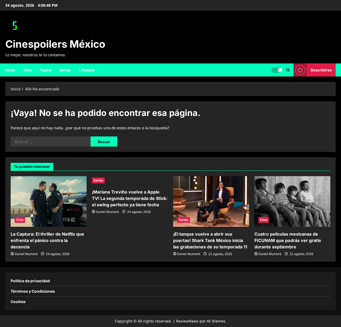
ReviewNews (187, 321)
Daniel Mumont (26, 254)
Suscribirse (321, 69)
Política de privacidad (30, 280)
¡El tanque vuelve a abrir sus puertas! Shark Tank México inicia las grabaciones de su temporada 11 (210, 240)
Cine (27, 70)
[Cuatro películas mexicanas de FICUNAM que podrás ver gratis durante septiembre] (292, 201)
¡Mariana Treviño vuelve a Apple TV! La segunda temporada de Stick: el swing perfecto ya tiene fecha (129, 198)
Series (65, 70)
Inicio (10, 70)
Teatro (45, 70)
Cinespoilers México (55, 44)
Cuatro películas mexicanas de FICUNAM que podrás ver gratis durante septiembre (287, 240)
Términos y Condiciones (33, 291)
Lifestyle (87, 70)
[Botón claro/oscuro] (276, 69)
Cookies (18, 301)
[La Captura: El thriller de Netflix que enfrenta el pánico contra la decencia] (49, 201)
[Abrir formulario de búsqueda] (288, 70)
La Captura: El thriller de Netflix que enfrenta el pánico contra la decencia (47, 240)
